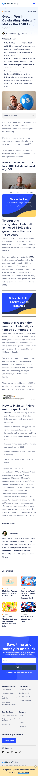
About (21, 715)
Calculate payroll (24, 693)
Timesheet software (8, 693)
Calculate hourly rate (25, 700)
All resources (6, 724)
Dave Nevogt (12, 33)
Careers (21, 722)
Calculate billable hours (26, 697)
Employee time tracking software (9, 697)
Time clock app (6, 689)
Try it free (19, 667)
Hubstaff (7, 413)
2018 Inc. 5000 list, (17, 164)
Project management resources (8, 719)
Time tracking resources (9, 715)
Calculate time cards (25, 689)
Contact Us (22, 726)
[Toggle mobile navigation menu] (34, 3)
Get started (9, 740)
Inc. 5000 (29, 257)
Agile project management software (9, 703)
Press (20, 719)
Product (12, 523)
